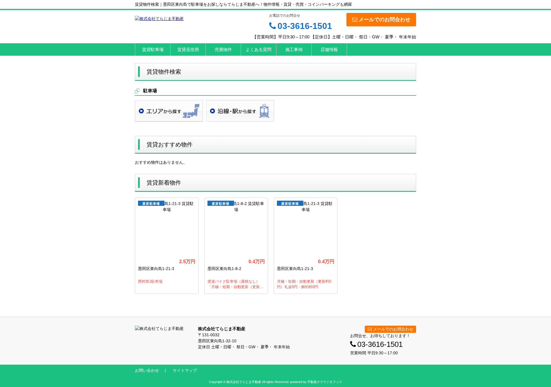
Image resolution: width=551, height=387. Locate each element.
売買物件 (223, 49)
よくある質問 (258, 49)
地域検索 (169, 111)
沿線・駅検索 (240, 111)
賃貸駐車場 (153, 49)
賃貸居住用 (188, 49)
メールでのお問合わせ (384, 19)
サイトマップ (185, 370)
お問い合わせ (147, 370)
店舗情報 (329, 49)
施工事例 (293, 49)
